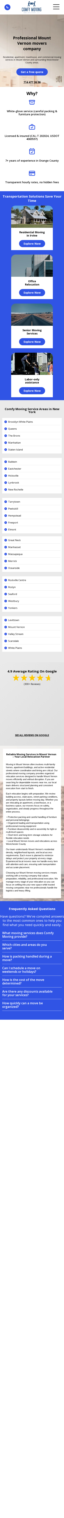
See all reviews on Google (32, 735)
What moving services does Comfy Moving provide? (28, 935)
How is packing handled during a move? (27, 958)
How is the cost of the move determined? (23, 981)
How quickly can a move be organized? (22, 1005)
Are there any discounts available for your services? (27, 993)
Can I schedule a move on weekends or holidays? (21, 970)
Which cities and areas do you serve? (24, 946)
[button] (32, 935)
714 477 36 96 (32, 82)
